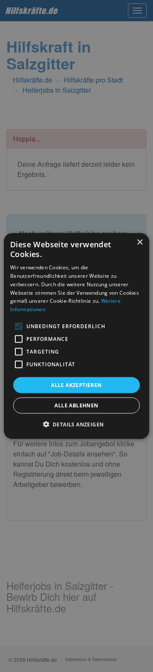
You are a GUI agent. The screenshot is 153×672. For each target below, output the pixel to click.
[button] (76, 424)
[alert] (76, 336)
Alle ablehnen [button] (76, 405)
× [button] (139, 242)
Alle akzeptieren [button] (76, 385)
